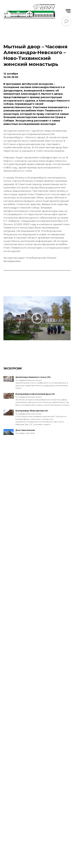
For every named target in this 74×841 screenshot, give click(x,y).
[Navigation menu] (68, 11)
